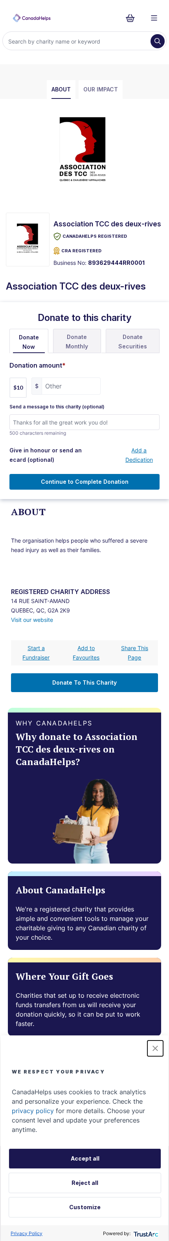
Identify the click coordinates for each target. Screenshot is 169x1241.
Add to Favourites (86, 653)
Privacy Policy (26, 1233)
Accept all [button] (85, 1158)
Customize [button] (85, 1207)
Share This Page (134, 653)
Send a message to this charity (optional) (57, 407)
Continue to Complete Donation (85, 481)
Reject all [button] (85, 1182)
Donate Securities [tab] (132, 341)
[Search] (158, 41)
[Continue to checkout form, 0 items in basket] (132, 18)
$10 (18, 387)
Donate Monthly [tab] (77, 341)
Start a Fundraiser (36, 653)
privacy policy (33, 1111)
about (61, 89)
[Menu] (154, 18)
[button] (155, 1048)
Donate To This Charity (84, 682)
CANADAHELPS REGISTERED (94, 236)
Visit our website (32, 619)
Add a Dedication (139, 455)
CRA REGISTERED (81, 250)
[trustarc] (145, 1233)
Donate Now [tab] (29, 342)
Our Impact (100, 89)
